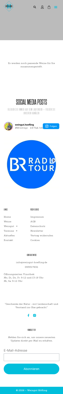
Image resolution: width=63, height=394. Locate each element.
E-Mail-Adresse (15, 350)
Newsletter (36, 231)
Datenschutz (37, 226)
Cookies (35, 240)
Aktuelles (9, 235)
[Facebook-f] (28, 315)
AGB (33, 221)
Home (7, 217)
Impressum (37, 217)
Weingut (9, 226)
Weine (7, 221)
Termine (9, 231)
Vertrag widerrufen (41, 235)
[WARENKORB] (49, 7)
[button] (55, 7)
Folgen (53, 126)
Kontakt (8, 240)
